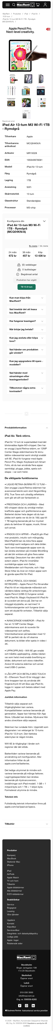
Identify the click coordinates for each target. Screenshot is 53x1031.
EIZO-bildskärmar (15, 894)
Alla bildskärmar (14, 890)
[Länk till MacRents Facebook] (20, 1005)
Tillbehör (9, 823)
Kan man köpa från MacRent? (19, 299)
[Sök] (14, 5)
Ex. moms (33, 246)
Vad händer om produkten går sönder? (23, 351)
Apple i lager (13, 940)
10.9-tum (6, 16)
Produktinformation (15, 427)
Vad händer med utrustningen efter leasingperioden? (19, 376)
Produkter (17, 13)
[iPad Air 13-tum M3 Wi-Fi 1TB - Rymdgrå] (26, 49)
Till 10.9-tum (26, 286)
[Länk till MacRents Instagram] (26, 1005)
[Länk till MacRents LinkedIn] (33, 1005)
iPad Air (35, 13)
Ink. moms (44, 246)
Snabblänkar (13, 899)
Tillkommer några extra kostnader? (22, 389)
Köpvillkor (11, 926)
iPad (26, 13)
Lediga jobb (12, 936)
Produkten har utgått (26, 280)
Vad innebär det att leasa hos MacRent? (23, 311)
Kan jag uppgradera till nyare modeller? (25, 363)
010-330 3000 (26, 992)
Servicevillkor (13, 930)
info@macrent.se (26, 995)
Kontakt (10, 923)
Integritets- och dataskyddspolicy (22, 933)
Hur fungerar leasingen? (22, 320)
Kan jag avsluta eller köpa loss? (23, 339)
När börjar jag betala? (21, 329)
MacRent (6, 13)
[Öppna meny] (8, 5)
